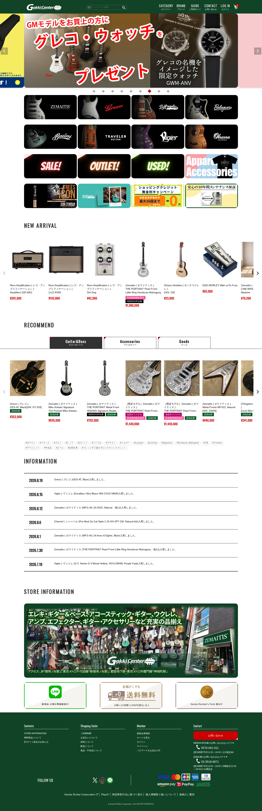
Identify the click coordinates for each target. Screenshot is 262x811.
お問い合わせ (210, 7)
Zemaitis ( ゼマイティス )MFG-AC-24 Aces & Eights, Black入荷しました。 (83, 536)
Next (257, 51)
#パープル (97, 443)
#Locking (152, 443)
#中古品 (48, 448)
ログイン (225, 7)
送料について (87, 742)
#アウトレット (33, 448)
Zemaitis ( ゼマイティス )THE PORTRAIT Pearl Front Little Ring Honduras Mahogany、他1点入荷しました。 (103, 550)
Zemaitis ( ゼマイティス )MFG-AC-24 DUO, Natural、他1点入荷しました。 (84, 508)
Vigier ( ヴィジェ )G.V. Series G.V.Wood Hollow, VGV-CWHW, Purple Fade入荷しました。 (92, 564)
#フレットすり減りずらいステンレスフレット (104, 448)
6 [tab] (140, 91)
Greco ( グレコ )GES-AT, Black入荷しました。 (67, 480)
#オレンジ (83, 443)
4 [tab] (122, 91)
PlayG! (105, 794)
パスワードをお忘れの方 (148, 750)
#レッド (69, 443)
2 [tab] (103, 91)
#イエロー (125, 443)
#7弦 (206, 443)
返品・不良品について (91, 750)
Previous (4, 51)
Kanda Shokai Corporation (80, 794)
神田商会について (32, 737)
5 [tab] (131, 91)
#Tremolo (217, 443)
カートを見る (143, 737)
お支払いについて (89, 737)
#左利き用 (73, 448)
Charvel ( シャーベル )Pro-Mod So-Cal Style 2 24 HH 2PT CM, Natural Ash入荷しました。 (92, 522)
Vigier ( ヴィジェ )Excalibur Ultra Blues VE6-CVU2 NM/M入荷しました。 (82, 494)
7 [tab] (149, 91)
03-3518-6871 (210, 761)
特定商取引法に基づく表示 (127, 794)
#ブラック (45, 443)
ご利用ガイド (195, 7)
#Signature (167, 443)
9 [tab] (168, 91)
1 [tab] (94, 91)
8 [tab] (159, 91)
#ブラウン (111, 443)
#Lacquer (139, 443)
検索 (124, 7)
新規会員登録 (143, 733)
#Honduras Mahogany (188, 443)
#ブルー (57, 443)
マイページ (142, 746)
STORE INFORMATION (35, 733)
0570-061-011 (210, 747)
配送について (87, 746)
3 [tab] (112, 91)
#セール (60, 448)
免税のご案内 (186, 794)
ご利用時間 (86, 733)
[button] (4, 273)
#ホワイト (30, 443)
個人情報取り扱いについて (161, 794)
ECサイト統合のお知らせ (36, 742)
